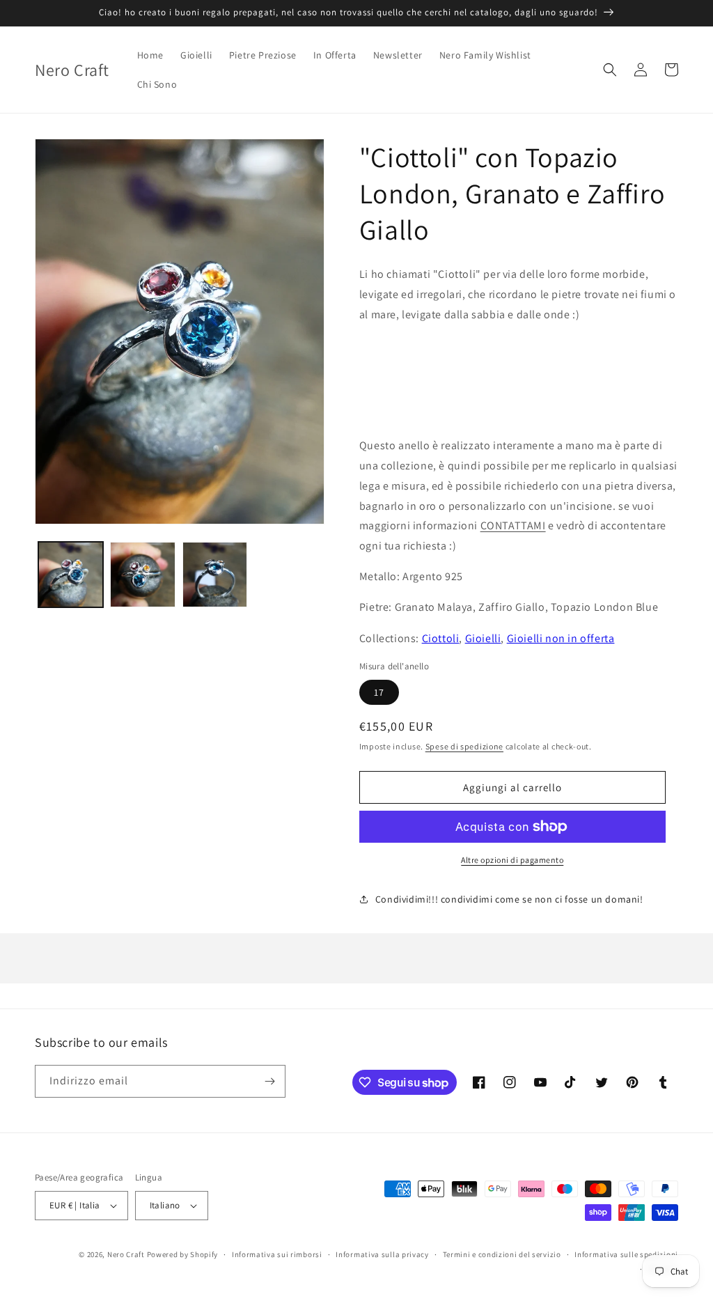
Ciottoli (441, 638)
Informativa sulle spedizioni (626, 1254)
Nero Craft (126, 1254)
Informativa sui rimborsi (277, 1254)
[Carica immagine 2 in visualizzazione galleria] (142, 574)
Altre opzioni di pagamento (512, 860)
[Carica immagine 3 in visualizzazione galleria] (214, 574)
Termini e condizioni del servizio (502, 1254)
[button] (610, 69)
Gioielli (483, 638)
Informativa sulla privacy (382, 1254)
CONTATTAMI (513, 525)
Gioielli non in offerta (561, 638)
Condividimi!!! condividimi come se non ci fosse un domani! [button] (509, 899)
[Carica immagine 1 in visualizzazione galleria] (70, 574)
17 (379, 692)
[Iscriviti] (269, 1081)
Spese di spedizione (464, 746)
